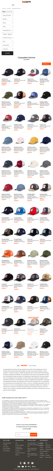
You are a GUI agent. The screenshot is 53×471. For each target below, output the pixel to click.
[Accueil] (26, 1)
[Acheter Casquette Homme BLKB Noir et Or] (20, 322)
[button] (7, 11)
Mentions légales (19, 445)
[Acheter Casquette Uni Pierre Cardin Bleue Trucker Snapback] (45, 72)
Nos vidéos (6, 446)
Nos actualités (6, 448)
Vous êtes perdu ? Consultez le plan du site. (33, 444)
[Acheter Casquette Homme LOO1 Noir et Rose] (33, 232)
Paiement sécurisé (20, 452)
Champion (42, 455)
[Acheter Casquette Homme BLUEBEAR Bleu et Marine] (20, 300)
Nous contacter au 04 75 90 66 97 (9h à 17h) (33, 455)
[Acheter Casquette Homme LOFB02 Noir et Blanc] (7, 72)
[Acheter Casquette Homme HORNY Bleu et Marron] (45, 300)
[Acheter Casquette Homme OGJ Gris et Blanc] (33, 118)
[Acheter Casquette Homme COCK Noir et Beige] (45, 187)
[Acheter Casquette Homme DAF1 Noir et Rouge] (33, 300)
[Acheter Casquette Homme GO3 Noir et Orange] (20, 95)
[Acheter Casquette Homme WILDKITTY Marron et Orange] (20, 254)
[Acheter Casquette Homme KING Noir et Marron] (7, 232)
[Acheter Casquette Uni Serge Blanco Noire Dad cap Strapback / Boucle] (45, 345)
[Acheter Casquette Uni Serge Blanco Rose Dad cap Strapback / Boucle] (20, 140)
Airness (41, 445)
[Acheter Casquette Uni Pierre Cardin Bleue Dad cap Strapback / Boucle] (20, 118)
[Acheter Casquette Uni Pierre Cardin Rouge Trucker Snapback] (20, 164)
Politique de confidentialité (18, 447)
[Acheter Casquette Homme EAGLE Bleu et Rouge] (45, 211)
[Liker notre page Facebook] (20, 463)
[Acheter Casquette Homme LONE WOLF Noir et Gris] (7, 211)
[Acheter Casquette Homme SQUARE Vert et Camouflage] (45, 322)
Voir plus (26, 417)
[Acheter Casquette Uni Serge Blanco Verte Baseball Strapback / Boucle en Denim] (33, 254)
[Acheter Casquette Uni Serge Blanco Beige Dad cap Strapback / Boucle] (20, 345)
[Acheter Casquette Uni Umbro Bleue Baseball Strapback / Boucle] (33, 95)
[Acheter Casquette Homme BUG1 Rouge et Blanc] (33, 211)
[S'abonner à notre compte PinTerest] (28, 463)
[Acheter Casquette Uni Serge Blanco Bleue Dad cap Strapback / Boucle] (7, 140)
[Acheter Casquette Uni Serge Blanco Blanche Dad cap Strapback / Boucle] (33, 345)
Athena (41, 447)
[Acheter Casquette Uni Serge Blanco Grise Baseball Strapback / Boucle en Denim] (45, 164)
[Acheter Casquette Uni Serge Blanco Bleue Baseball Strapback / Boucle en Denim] (20, 187)
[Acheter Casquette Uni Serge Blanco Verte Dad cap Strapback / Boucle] (7, 95)
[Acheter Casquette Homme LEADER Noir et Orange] (20, 232)
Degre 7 (42, 457)
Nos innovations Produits (7, 443)
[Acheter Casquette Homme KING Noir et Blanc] (7, 300)
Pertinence (46, 64)
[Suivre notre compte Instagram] (24, 463)
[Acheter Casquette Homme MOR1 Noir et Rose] (45, 232)
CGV (16, 443)
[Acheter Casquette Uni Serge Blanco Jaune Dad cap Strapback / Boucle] (33, 140)
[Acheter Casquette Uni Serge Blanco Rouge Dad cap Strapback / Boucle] (7, 187)
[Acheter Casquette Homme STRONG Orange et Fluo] (7, 254)
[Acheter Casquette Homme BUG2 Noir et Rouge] (7, 277)
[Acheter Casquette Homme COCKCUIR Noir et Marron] (20, 277)
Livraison (17, 450)
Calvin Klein (42, 451)
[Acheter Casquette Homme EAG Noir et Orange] (45, 118)
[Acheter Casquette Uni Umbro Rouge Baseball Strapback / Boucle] (7, 118)
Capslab (42, 453)
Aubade (41, 449)
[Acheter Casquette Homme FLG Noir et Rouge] (33, 277)
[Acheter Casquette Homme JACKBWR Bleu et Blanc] (33, 72)
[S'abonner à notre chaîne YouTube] (32, 463)
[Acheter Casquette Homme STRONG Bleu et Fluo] (20, 211)
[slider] (2, 33)
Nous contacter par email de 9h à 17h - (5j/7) (32, 450)
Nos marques (6, 450)
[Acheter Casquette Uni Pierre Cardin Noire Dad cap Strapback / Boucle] (45, 95)
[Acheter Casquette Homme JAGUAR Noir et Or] (45, 277)
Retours (17, 454)
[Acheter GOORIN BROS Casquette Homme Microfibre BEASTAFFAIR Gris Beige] (33, 187)
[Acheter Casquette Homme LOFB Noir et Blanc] (20, 72)
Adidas (41, 443)
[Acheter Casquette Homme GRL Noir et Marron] (33, 322)
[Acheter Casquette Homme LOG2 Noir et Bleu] (7, 322)
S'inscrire (33, 434)
